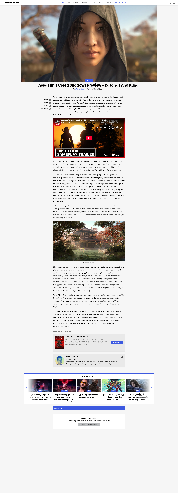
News (68, 3)
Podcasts (109, 3)
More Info (117, 342)
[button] (123, 222)
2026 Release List (121, 3)
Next (152, 387)
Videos (101, 3)
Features (93, 3)
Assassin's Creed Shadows (76, 336)
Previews (84, 3)
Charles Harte (79, 89)
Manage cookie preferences (89, 424)
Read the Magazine (57, 3)
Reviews (75, 3)
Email (122, 357)
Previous (26, 387)
